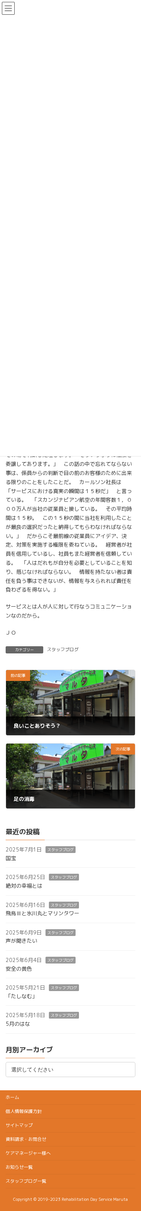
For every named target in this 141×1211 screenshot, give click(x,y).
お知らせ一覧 (19, 1167)
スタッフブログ (63, 649)
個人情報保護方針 (24, 1111)
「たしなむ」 (21, 996)
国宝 (11, 858)
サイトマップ (19, 1125)
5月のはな (18, 1023)
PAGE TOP (130, 1167)
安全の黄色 (19, 968)
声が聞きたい (21, 941)
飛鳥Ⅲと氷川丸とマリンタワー (42, 913)
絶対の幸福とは (24, 885)
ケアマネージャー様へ (28, 1153)
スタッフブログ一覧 (26, 1181)
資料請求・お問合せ (26, 1139)
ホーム (12, 1097)
